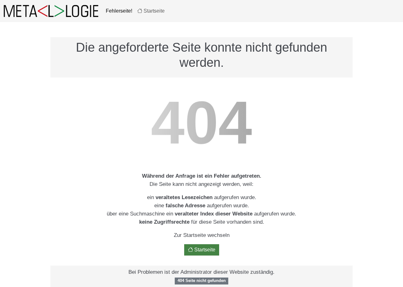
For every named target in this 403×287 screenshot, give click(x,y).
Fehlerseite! (119, 11)
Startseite (153, 11)
